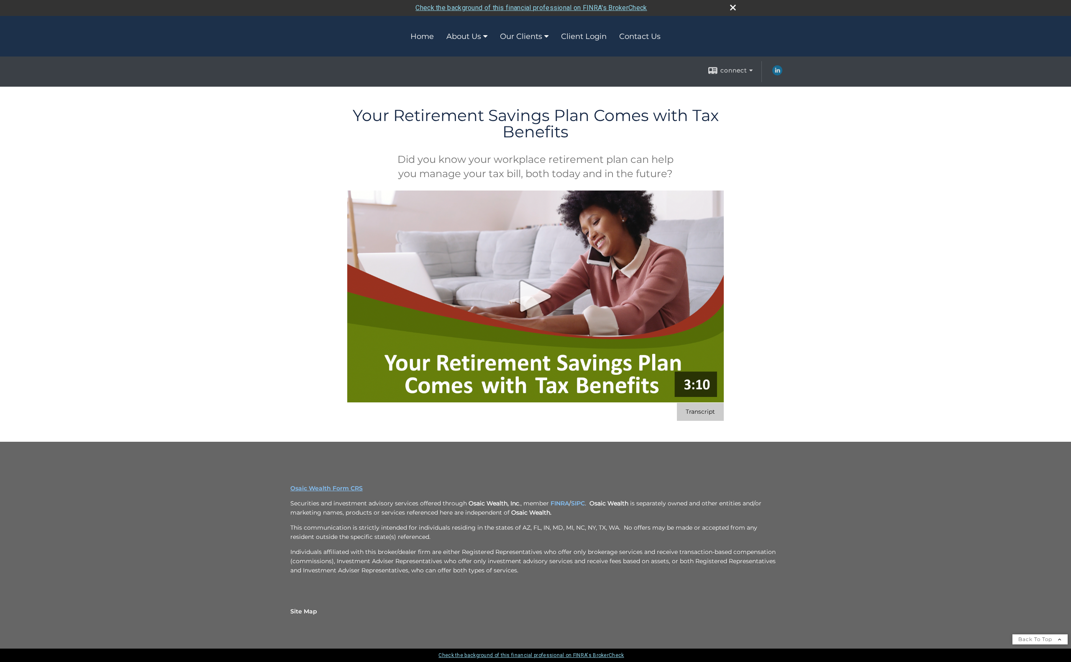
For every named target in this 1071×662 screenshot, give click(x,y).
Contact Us (640, 36)
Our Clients (521, 36)
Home (422, 36)
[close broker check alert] (733, 7)
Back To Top (1036, 639)
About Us (463, 36)
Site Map (303, 611)
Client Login (584, 36)
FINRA (560, 503)
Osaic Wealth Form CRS (326, 488)
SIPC (578, 503)
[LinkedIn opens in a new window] (777, 73)
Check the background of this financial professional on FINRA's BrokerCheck (531, 8)
